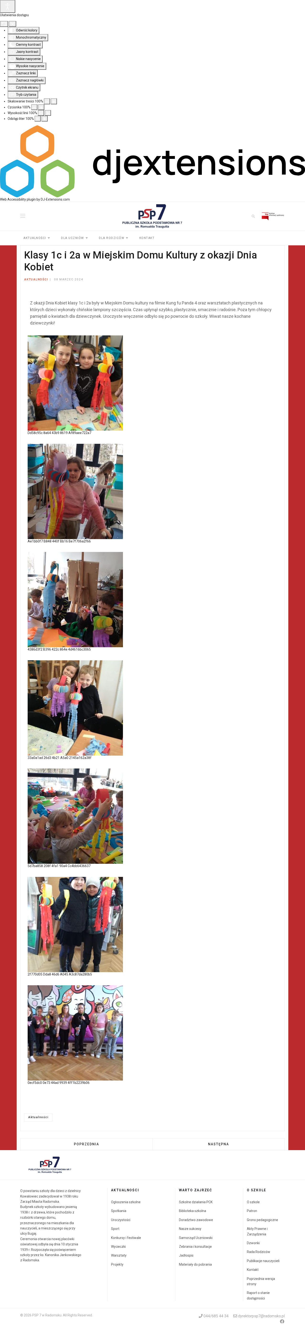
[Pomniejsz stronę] (47, 101)
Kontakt (147, 238)
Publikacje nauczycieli (263, 1261)
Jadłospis (186, 1255)
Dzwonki (253, 1243)
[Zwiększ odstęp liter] (44, 118)
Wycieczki (118, 1246)
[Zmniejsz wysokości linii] (41, 113)
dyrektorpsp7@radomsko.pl (261, 1316)
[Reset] (4, 24)
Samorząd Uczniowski (196, 1238)
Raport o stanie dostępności (258, 1295)
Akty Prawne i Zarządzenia (257, 1231)
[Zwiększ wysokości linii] (48, 113)
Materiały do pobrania (195, 1264)
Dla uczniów (72, 238)
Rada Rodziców (258, 1252)
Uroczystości (120, 1220)
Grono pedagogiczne (262, 1220)
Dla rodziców (111, 238)
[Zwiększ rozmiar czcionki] (41, 107)
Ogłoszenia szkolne (126, 1202)
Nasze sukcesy (190, 1229)
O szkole (253, 1202)
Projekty (117, 1264)
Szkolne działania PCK (196, 1202)
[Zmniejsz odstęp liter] (38, 118)
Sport (115, 1229)
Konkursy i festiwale (126, 1238)
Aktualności (34, 238)
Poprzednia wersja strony (261, 1281)
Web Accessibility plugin (18, 199)
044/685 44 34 (216, 1316)
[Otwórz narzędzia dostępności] (7, 6)
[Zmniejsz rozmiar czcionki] (34, 107)
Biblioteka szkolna (192, 1211)
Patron (252, 1211)
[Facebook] (282, 1321)
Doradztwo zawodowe (196, 1220)
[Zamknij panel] (12, 24)
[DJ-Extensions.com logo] (152, 161)
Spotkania (118, 1211)
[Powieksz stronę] (54, 101)
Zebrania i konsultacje (195, 1246)
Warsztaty (119, 1255)
